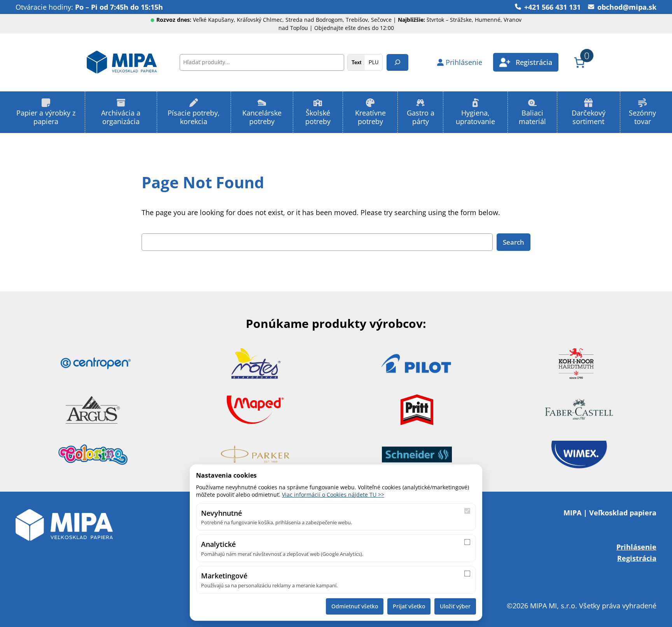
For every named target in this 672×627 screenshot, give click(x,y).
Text (356, 62)
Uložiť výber (455, 606)
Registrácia (636, 558)
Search (513, 242)
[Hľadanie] (397, 62)
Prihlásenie (636, 547)
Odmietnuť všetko (354, 606)
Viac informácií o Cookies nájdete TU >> (333, 494)
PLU (373, 62)
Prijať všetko (409, 606)
